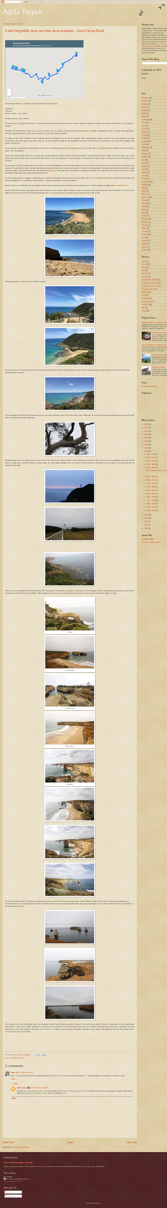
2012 (146, 431)
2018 (146, 451)
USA (143, 237)
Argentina (145, 101)
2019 (146, 515)
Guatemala (146, 147)
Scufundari (145, 298)
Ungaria (144, 244)
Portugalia (145, 219)
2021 (146, 521)
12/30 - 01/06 (151, 510)
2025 (146, 525)
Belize (144, 113)
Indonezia (145, 154)
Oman (144, 210)
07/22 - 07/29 (151, 483)
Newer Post (8, 1142)
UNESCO (145, 305)
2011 (146, 428)
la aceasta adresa (121, 185)
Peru (143, 213)
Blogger (97, 1203)
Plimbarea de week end (150, 286)
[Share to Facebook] (43, 1055)
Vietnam (145, 250)
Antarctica (145, 98)
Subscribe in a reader (149, 386)
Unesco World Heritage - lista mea (18, 1162)
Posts (8, 1192)
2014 (146, 438)
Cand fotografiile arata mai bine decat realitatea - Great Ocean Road (54, 30)
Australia (14, 1058)
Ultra (143, 308)
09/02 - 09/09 (151, 497)
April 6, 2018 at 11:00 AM (39, 1088)
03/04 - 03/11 (151, 457)
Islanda (144, 166)
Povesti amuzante (148, 289)
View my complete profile (151, 542)
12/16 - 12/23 (151, 507)
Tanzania (145, 231)
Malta (144, 188)
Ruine (144, 295)
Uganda (144, 241)
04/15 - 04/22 (151, 477)
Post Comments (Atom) (20, 1147)
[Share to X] (41, 1055)
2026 (146, 528)
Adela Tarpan (22, 11)
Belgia (144, 110)
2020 (146, 518)
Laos (143, 175)
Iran (143, 160)
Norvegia (145, 203)
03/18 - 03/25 (151, 464)
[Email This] (36, 1055)
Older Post (132, 1142)
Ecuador (145, 132)
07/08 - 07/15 (151, 480)
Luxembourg (146, 182)
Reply (13, 1079)
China (144, 122)
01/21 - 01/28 (151, 454)
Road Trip (21, 1058)
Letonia (144, 178)
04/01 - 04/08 (151, 468)
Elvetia (144, 135)
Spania (144, 228)
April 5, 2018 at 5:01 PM (24, 1072)
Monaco (144, 194)
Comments (10, 1196)
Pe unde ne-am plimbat (150, 283)
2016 (146, 444)
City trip (144, 264)
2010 (146, 424)
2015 (146, 441)
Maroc (144, 191)
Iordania (144, 157)
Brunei (144, 116)
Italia (143, 169)
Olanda (144, 206)
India (143, 150)
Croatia (144, 129)
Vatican (144, 247)
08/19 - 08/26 (151, 490)
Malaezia (145, 185)
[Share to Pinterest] (46, 1055)
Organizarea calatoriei (149, 280)
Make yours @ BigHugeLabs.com (13, 1181)
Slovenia (145, 225)
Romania (145, 222)
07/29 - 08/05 (151, 487)
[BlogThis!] (39, 1055)
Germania (145, 141)
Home (70, 1142)
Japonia (144, 172)
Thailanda (145, 234)
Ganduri (144, 273)
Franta (144, 138)
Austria (144, 107)
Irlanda (144, 163)
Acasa (144, 261)
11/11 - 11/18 (151, 500)
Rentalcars (49, 170)
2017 (146, 448)
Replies (16, 1083)
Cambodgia (146, 119)
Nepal (144, 200)
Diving (144, 267)
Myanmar (145, 197)
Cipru (143, 126)
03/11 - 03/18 (151, 461)
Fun (143, 270)
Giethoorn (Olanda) (158, 367)
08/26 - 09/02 (151, 494)
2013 (146, 434)
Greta (13, 1072)
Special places (147, 301)
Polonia (144, 216)
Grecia (144, 144)
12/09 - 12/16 (151, 504)
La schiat (145, 277)
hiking (144, 311)
